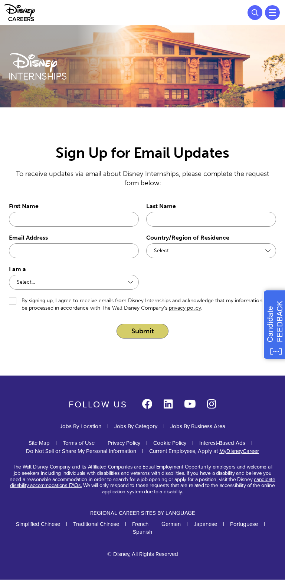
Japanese (205, 524)
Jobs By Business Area (197, 426)
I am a (17, 269)
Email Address (28, 237)
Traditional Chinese (96, 524)
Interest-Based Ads (222, 443)
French (140, 524)
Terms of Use (79, 443)
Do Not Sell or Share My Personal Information (81, 451)
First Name (24, 206)
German (171, 524)
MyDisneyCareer (239, 451)
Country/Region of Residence (187, 237)
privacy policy (185, 308)
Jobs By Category (135, 426)
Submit (142, 331)
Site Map (39, 443)
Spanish (142, 532)
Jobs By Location (80, 426)
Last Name (161, 206)
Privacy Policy (124, 443)
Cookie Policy (169, 443)
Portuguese (244, 524)
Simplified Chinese (38, 524)
